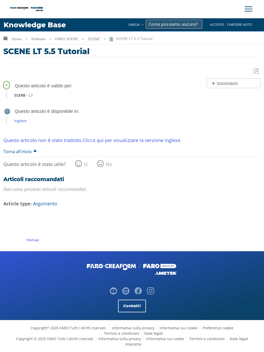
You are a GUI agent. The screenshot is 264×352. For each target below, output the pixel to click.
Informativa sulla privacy (133, 327)
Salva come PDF (256, 71)
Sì (86, 164)
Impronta (133, 344)
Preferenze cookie (218, 327)
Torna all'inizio (17, 151)
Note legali (153, 333)
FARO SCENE (67, 39)
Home (17, 39)
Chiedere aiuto (239, 24)
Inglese (20, 120)
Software (39, 39)
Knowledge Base (35, 25)
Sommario (227, 83)
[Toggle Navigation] (248, 9)
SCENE (94, 39)
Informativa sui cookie (178, 327)
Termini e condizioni (121, 333)
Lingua (134, 24)
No (109, 164)
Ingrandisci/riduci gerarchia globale (5, 38)
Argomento (45, 203)
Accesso (217, 24)
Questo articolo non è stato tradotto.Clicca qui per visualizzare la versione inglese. (92, 140)
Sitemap (32, 240)
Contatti (132, 305)
